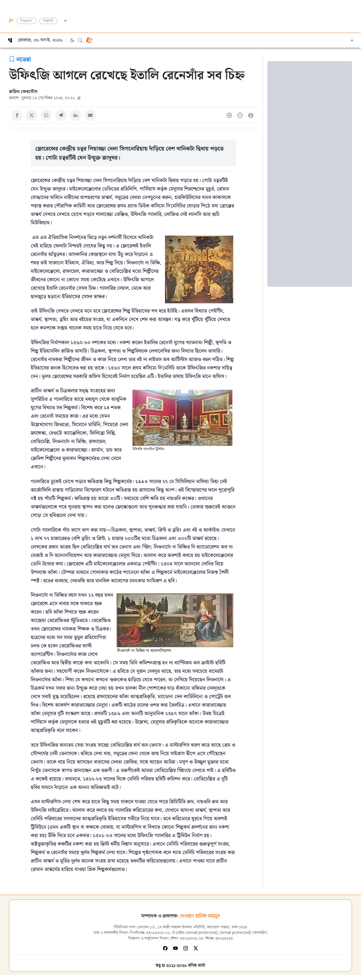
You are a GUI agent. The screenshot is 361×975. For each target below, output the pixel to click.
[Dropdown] (65, 20)
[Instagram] (185, 948)
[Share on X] (31, 115)
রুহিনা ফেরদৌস (23, 91)
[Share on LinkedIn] (75, 115)
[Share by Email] (90, 115)
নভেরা (23, 59)
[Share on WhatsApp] (46, 115)
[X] (195, 948)
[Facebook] (165, 948)
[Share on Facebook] (17, 115)
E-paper (26, 21)
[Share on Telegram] (61, 115)
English (48, 21)
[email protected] (201, 933)
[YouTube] (175, 948)
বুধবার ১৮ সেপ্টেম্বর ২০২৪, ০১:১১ (42, 97)
